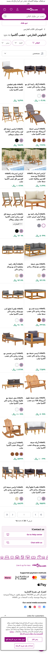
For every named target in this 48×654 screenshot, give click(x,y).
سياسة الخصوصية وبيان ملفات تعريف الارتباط (26, 633)
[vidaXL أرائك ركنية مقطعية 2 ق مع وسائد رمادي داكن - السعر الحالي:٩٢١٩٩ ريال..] (13, 250)
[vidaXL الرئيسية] (32, 9)
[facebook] (44, 607)
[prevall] (41, 514)
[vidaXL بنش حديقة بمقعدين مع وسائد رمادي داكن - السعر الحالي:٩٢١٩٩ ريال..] (35, 250)
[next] (12, 514)
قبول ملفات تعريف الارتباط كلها (15, 639)
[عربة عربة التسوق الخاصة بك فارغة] (5, 9)
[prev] (35, 514)
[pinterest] (35, 607)
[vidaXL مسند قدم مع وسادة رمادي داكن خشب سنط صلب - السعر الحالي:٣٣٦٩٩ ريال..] (35, 294)
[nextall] (7, 514)
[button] (24, 616)
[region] (23, 633)
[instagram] (39, 607)
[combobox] (24, 16)
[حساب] (17, 9)
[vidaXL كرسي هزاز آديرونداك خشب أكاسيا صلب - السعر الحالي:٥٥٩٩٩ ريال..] (13, 428)
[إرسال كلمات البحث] (5, 16)
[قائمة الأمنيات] (11, 9)
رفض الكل (35, 639)
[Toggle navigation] (43, 9)
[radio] (43, 96)
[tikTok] (30, 607)
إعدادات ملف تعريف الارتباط (24, 646)
